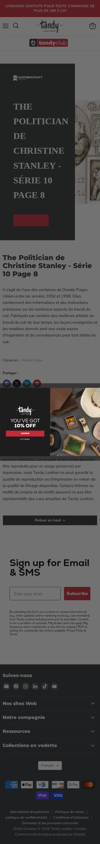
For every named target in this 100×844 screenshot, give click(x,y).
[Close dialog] (97, 390)
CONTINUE (25, 434)
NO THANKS (25, 440)
